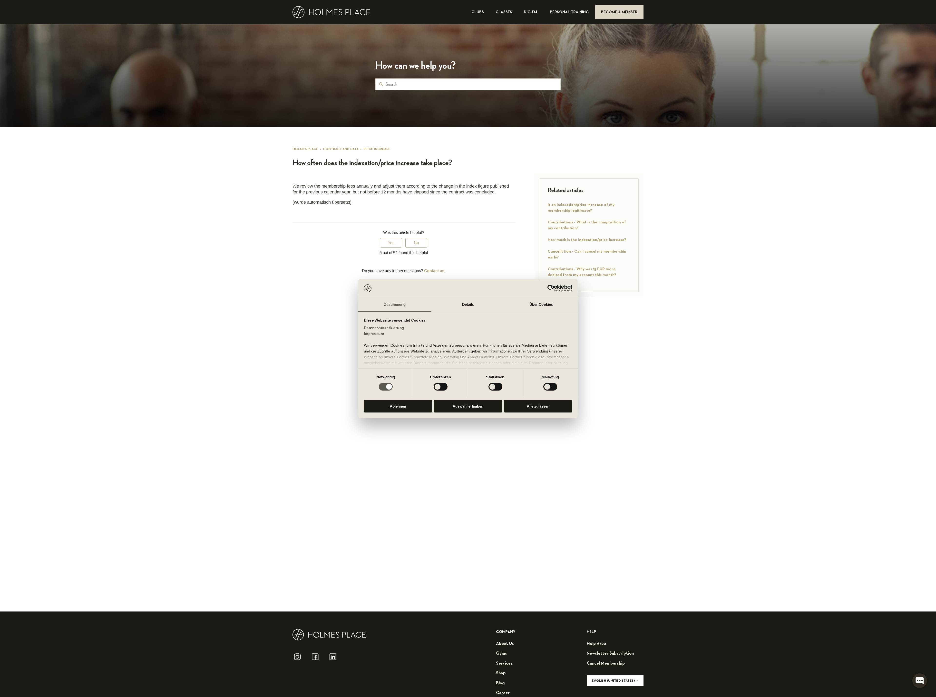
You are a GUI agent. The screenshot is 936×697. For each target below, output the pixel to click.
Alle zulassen (538, 406)
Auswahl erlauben (468, 406)
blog (500, 683)
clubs (478, 12)
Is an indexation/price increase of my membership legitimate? (581, 208)
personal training (570, 12)
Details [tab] (468, 304)
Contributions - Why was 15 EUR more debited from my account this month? (582, 272)
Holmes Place (305, 149)
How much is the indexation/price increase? (587, 240)
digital (531, 12)
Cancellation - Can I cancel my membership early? (587, 254)
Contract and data (341, 149)
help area (596, 643)
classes (504, 12)
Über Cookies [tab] (541, 304)
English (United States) (614, 680)
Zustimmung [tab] (395, 304)
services (504, 663)
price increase (376, 149)
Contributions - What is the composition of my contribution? (587, 225)
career (503, 693)
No (416, 243)
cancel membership (606, 663)
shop (501, 673)
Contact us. (434, 271)
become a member (619, 12)
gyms (501, 653)
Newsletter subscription (610, 653)
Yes (391, 243)
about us (505, 643)
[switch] (441, 387)
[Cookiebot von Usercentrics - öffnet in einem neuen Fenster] (551, 288)
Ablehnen (398, 406)
